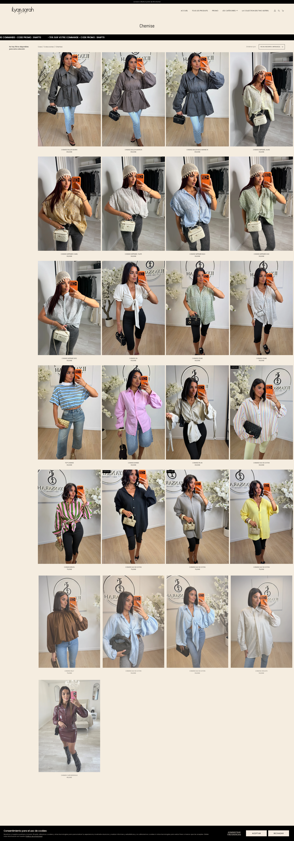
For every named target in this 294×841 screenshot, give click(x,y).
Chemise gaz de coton (261, 463)
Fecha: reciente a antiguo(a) (270, 47)
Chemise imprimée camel (69, 254)
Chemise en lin (197, 463)
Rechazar (279, 833)
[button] (279, 10)
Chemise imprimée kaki (261, 254)
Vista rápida (69, 99)
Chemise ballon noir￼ (69, 150)
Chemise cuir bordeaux (69, 776)
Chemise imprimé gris (69, 358)
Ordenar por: (251, 47)
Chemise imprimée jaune (261, 150)
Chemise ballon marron (133, 150)
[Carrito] (283, 10)
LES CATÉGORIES (229, 10)
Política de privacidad (34, 836)
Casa (40, 47)
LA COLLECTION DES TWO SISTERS (255, 10)
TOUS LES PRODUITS (200, 10)
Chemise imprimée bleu (197, 254)
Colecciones (49, 47)
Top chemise (69, 463)
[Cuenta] (275, 10)
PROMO (215, 10)
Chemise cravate (261, 671)
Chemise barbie (133, 463)
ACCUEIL (184, 10)
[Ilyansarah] (22, 10)
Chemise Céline (197, 358)
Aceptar (256, 833)
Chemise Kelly (69, 671)
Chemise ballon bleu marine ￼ (197, 150)
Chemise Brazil (69, 567)
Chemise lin (133, 358)
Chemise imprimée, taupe (133, 254)
